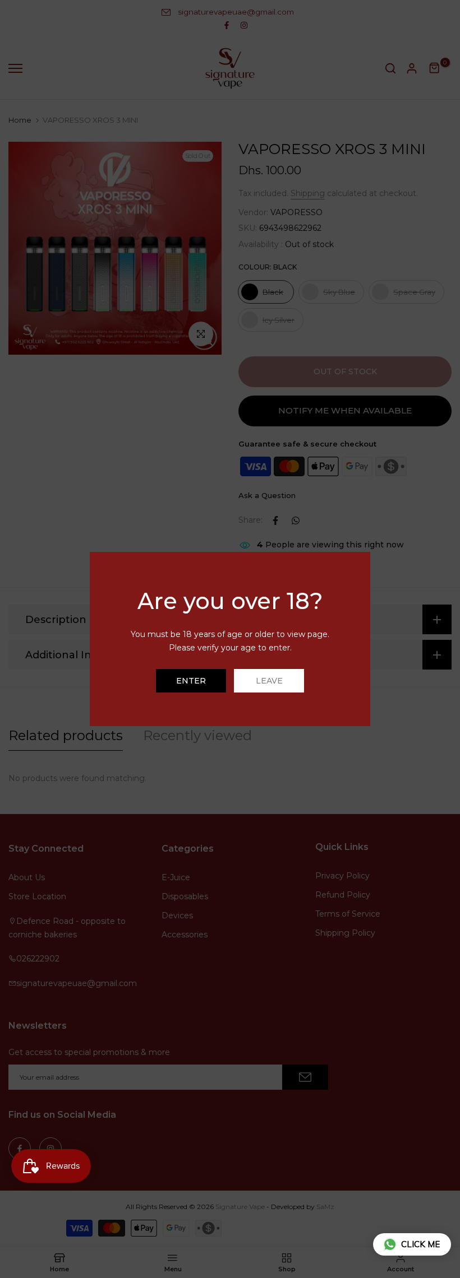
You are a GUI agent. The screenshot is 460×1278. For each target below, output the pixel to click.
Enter (191, 681)
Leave (269, 681)
